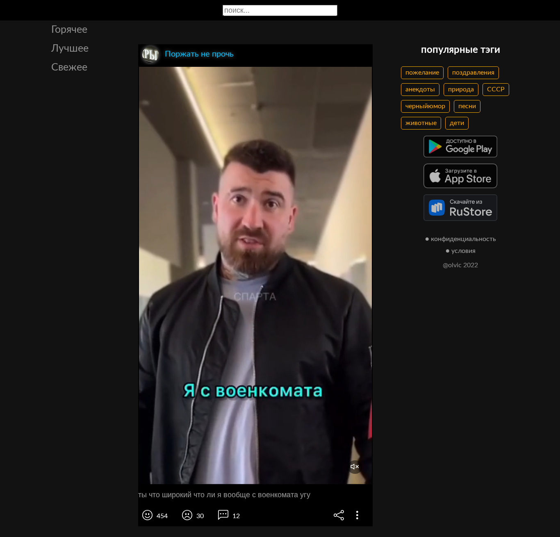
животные (421, 123)
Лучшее (70, 48)
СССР (496, 89)
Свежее (69, 67)
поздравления (473, 72)
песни (467, 106)
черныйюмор (425, 106)
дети (457, 123)
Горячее (69, 30)
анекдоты (420, 89)
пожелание (422, 72)
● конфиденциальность (460, 239)
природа (461, 89)
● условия (461, 251)
